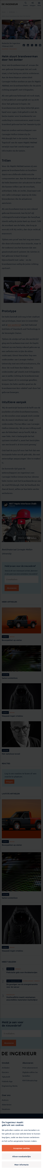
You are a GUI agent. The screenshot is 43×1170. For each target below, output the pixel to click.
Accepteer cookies (21, 1148)
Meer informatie (21, 1164)
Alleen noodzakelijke (21, 1156)
